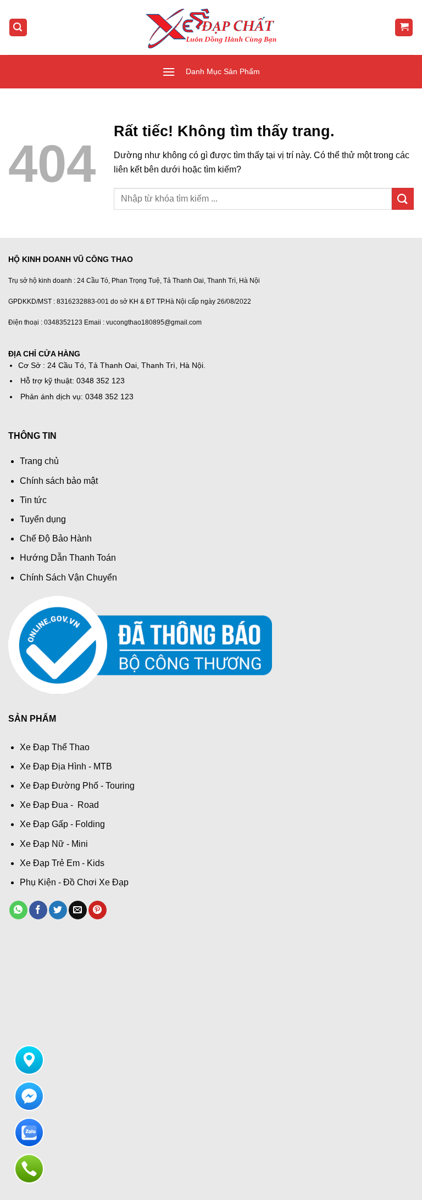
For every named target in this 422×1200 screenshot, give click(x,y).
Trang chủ (39, 461)
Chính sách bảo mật (59, 480)
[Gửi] (403, 198)
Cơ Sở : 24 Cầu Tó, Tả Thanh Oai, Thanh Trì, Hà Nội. (112, 365)
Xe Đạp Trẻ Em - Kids (62, 863)
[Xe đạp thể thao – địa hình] (211, 27)
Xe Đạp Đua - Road (59, 805)
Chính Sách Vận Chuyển (68, 577)
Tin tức (33, 500)
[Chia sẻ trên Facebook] (38, 910)
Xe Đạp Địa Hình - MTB (66, 766)
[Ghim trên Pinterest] (97, 910)
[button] (18, 28)
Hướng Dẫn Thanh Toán (68, 557)
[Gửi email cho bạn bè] (78, 910)
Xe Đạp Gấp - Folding (62, 824)
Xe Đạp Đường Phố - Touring (77, 785)
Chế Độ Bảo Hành (56, 538)
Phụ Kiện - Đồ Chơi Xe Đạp (74, 882)
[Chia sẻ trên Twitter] (58, 910)
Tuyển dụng (43, 519)
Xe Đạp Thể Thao (55, 747)
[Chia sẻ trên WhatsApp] (18, 910)
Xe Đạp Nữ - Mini (54, 844)
